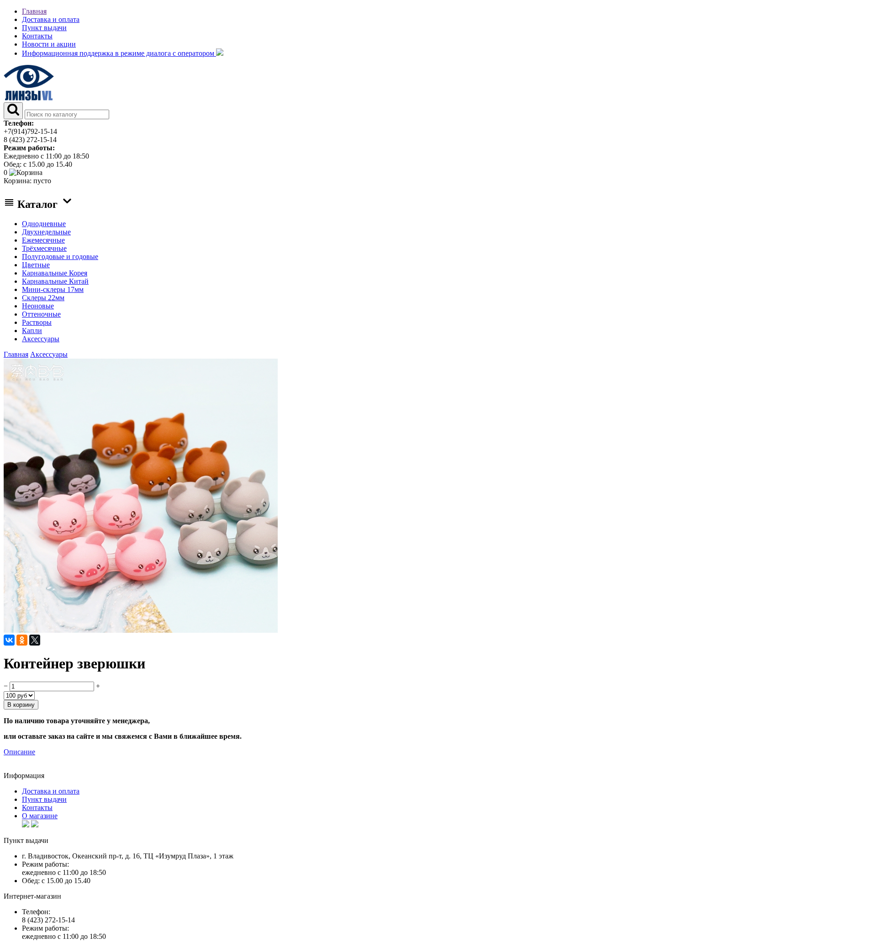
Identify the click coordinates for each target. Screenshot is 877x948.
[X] (34, 640)
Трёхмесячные (44, 248)
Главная (34, 11)
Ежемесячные (43, 240)
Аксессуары (40, 339)
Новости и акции (49, 44)
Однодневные (44, 224)
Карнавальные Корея (54, 273)
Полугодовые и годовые (60, 256)
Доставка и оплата (50, 19)
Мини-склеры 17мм (53, 289)
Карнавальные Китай (55, 281)
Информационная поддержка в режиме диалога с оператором (119, 53)
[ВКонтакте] (9, 640)
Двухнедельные (46, 232)
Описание (19, 752)
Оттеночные (41, 314)
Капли (32, 330)
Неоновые (38, 306)
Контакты (37, 36)
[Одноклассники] (21, 640)
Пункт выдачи (44, 28)
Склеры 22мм (43, 298)
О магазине (40, 816)
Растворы (37, 322)
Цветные (36, 265)
